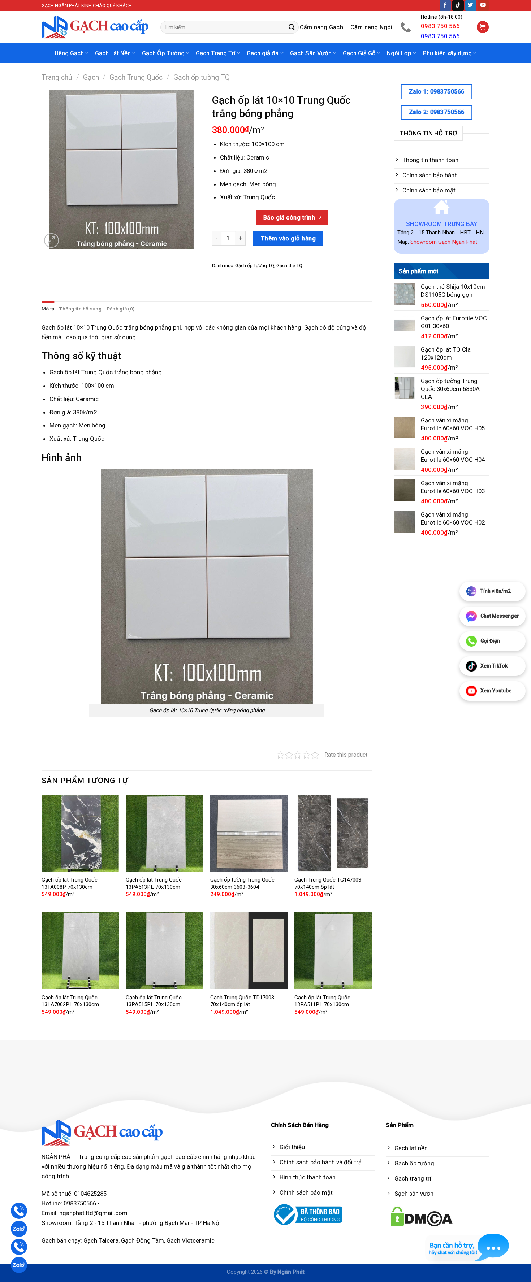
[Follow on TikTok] (458, 5)
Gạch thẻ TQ (289, 265)
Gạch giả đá (263, 53)
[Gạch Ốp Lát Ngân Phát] (96, 27)
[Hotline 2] (19, 1247)
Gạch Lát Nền (113, 53)
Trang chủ (57, 77)
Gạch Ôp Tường (163, 53)
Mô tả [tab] (48, 309)
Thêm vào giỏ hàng (288, 238)
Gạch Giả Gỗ (359, 53)
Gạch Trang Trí (216, 53)
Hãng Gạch (69, 53)
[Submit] (291, 27)
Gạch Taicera (100, 1240)
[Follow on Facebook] (445, 5)
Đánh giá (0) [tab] (120, 309)
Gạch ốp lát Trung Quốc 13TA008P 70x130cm (70, 883)
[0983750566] (406, 27)
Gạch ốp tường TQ (201, 77)
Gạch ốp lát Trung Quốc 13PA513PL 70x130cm (154, 883)
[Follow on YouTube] (483, 5)
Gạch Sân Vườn (311, 53)
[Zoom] (51, 240)
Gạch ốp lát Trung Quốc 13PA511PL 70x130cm (322, 1001)
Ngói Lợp (399, 53)
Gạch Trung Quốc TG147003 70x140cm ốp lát (327, 883)
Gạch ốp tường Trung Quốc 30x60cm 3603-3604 (242, 883)
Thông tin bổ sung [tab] (80, 309)
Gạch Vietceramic (191, 1240)
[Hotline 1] (19, 1211)
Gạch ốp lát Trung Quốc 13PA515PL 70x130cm (154, 1001)
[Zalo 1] (19, 1229)
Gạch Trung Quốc (136, 77)
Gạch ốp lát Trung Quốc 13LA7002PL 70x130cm (70, 1001)
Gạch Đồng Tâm (142, 1240)
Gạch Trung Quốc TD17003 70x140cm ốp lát (242, 1001)
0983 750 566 (440, 26)
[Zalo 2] (19, 1265)
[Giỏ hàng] (483, 27)
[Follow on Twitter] (470, 5)
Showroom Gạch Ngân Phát (443, 242)
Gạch (91, 77)
